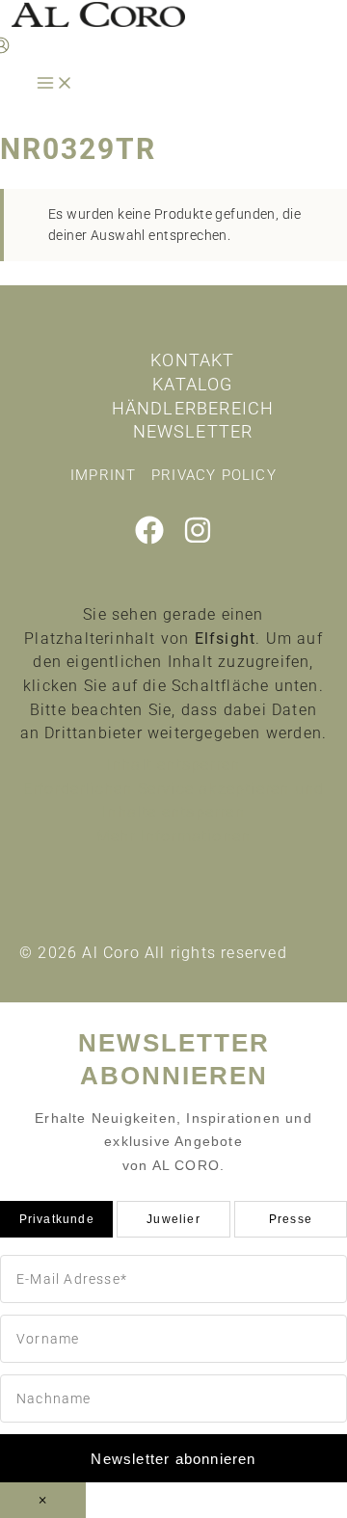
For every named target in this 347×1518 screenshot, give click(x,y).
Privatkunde (56, 1219)
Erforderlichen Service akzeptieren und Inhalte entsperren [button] (174, 801)
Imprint (103, 475)
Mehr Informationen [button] (174, 836)
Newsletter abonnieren (173, 1459)
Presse (290, 1219)
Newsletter (193, 431)
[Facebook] (149, 539)
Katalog (192, 384)
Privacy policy (214, 475)
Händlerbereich (193, 408)
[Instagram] (197, 539)
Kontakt (192, 360)
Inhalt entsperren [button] (173, 765)
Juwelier (173, 1219)
